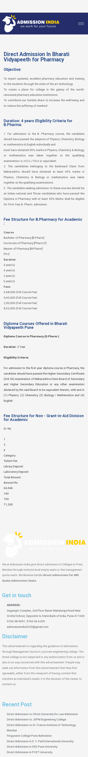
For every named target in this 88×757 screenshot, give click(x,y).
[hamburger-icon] (81, 24)
